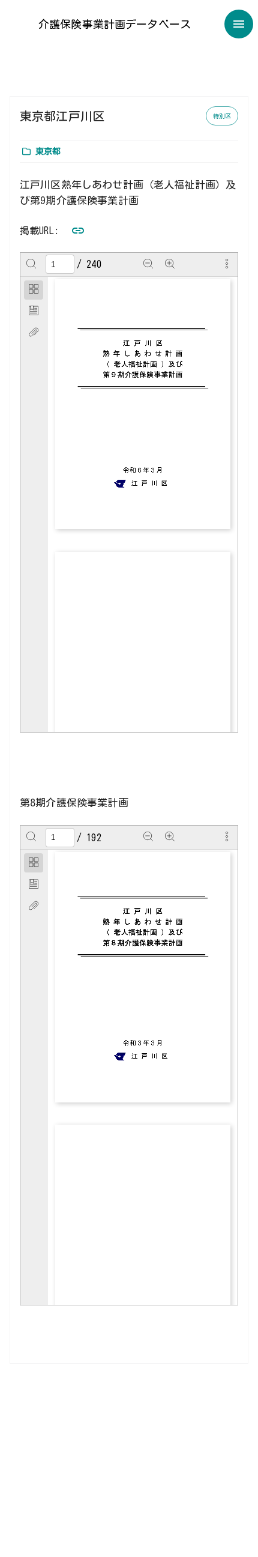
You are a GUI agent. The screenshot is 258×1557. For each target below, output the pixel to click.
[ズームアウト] (148, 264)
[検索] (31, 264)
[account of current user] (238, 24)
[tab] (33, 290)
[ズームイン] (169, 264)
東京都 (48, 151)
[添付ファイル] (33, 333)
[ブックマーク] (33, 311)
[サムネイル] (33, 290)
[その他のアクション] (226, 264)
